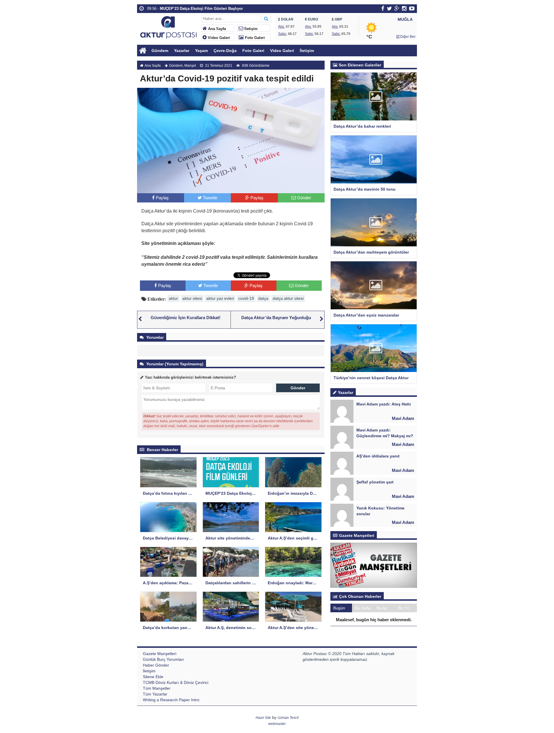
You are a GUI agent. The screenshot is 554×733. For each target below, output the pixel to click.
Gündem (159, 50)
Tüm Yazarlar (155, 694)
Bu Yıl (403, 608)
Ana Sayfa (216, 29)
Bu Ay (382, 608)
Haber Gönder (156, 665)
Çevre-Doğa (225, 50)
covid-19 (246, 298)
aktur (173, 298)
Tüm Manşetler (157, 688)
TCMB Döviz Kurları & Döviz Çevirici (175, 682)
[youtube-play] (412, 8)
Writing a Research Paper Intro (171, 699)
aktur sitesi (192, 298)
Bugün (339, 608)
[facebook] (382, 8)
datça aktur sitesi (288, 298)
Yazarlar (181, 50)
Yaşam (201, 50)
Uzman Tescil (288, 718)
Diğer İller (407, 37)
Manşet (190, 66)
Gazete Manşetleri (159, 653)
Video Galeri (218, 38)
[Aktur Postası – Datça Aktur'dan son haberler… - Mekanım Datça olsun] (168, 26)
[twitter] (389, 8)
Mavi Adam (403, 418)
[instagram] (404, 8)
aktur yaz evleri (220, 298)
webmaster (277, 724)
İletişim (250, 29)
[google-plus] (396, 8)
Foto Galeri (254, 38)
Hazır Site (263, 718)
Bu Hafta (363, 608)
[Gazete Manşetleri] (373, 565)
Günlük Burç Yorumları (163, 659)
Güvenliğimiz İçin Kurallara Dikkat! (185, 317)
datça (263, 298)
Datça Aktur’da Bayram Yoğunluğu (276, 317)
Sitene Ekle (153, 676)
